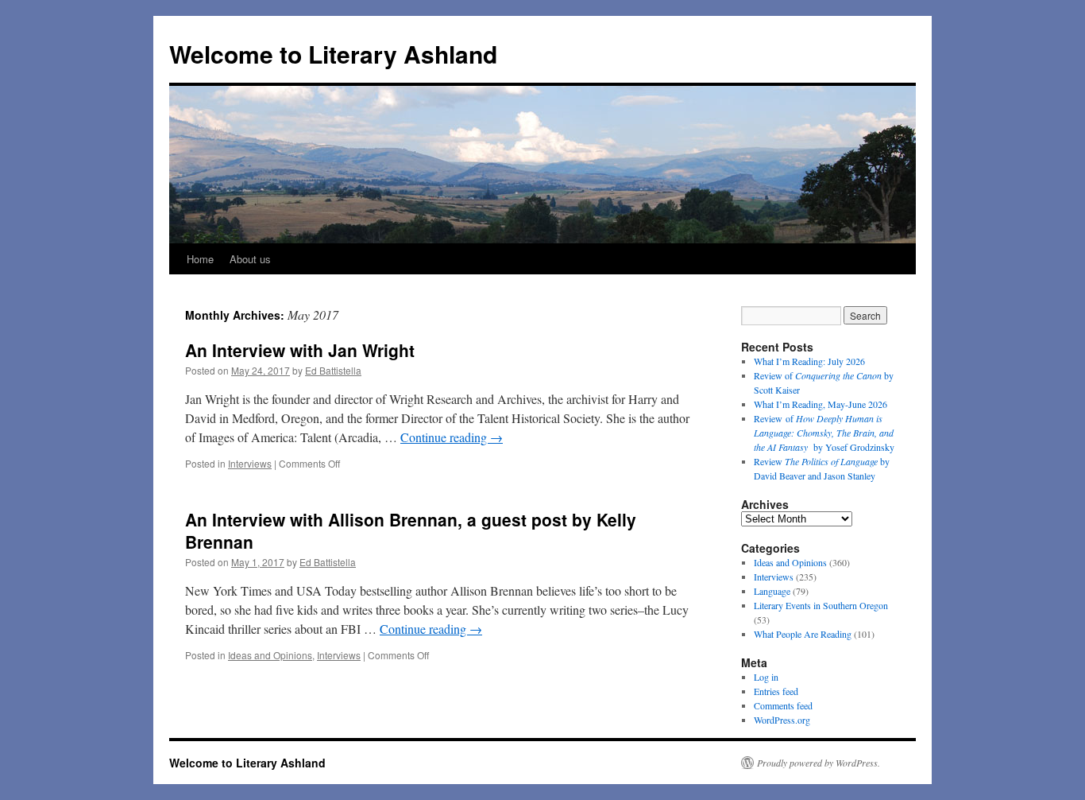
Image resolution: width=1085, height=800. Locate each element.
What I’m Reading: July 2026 (809, 361)
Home (200, 258)
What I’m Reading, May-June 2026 (820, 404)
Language (772, 590)
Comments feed (783, 705)
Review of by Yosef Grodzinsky (824, 432)
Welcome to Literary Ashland (333, 54)
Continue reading (451, 437)
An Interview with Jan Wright (300, 350)
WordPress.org (782, 719)
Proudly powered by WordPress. (818, 762)
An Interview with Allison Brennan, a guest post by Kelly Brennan (410, 530)
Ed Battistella (333, 370)
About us (250, 258)
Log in (766, 676)
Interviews (250, 463)
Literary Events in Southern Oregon (821, 605)
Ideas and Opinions (270, 655)
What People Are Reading (802, 633)
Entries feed (776, 691)
